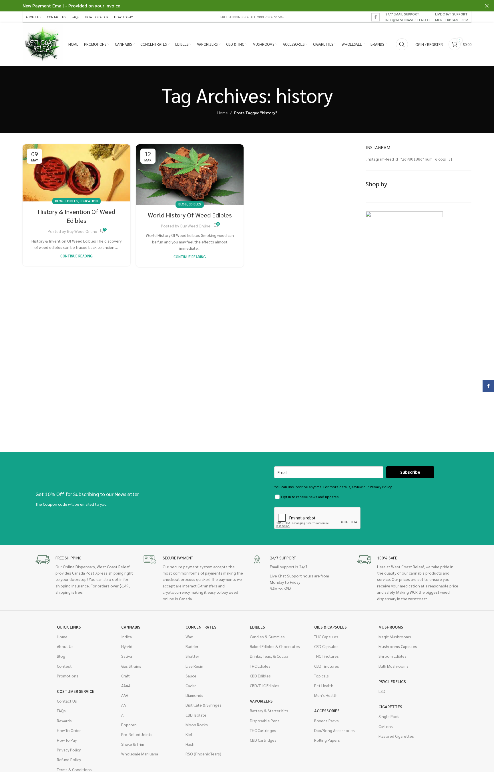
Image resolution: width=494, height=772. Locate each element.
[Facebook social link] (375, 17)
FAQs (61, 710)
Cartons (386, 726)
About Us (65, 646)
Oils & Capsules (330, 626)
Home (222, 112)
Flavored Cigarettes (396, 736)
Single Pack (389, 716)
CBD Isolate (196, 714)
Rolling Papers (327, 740)
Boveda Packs (326, 720)
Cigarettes (390, 706)
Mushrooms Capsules (398, 646)
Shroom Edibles (393, 656)
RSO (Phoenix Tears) (203, 753)
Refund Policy (69, 759)
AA (123, 704)
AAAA (125, 685)
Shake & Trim (132, 744)
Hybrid (126, 646)
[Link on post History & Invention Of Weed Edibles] (76, 172)
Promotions (67, 675)
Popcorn (129, 724)
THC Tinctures (326, 656)
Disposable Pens (265, 720)
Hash (190, 744)
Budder (192, 646)
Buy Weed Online (82, 231)
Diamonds (194, 695)
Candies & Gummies (267, 636)
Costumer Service (75, 691)
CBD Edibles (260, 675)
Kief (189, 734)
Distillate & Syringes (204, 704)
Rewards (64, 720)
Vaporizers (261, 700)
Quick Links (69, 626)
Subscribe (410, 472)
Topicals (321, 675)
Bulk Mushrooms (394, 666)
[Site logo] (43, 43)
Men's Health (326, 695)
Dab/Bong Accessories (334, 730)
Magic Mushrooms (395, 636)
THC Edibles (260, 666)
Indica (126, 636)
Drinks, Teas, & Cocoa (269, 656)
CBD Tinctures (326, 666)
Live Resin (194, 666)
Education (89, 201)
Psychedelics (392, 681)
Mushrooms (391, 626)
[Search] (402, 44)
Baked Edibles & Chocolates (275, 646)
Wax (189, 636)
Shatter (192, 656)
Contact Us (67, 700)
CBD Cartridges (263, 740)
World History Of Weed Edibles (190, 215)
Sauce (191, 675)
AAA (124, 695)
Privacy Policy (69, 749)
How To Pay (67, 740)
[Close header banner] (487, 5)
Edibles (71, 201)
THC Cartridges (263, 730)
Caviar (191, 685)
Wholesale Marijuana (139, 753)
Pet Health (323, 685)
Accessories (327, 710)
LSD (382, 691)
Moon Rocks (197, 724)
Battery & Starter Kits (269, 710)
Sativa (126, 656)
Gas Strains (131, 666)
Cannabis (130, 626)
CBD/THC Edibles (264, 685)
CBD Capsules (326, 646)
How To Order (69, 730)
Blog (59, 201)
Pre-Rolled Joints (136, 734)
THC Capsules (326, 636)
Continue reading (76, 256)
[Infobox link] (407, 16)
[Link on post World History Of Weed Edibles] (190, 174)
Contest (64, 666)
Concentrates (201, 626)
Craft (125, 675)
